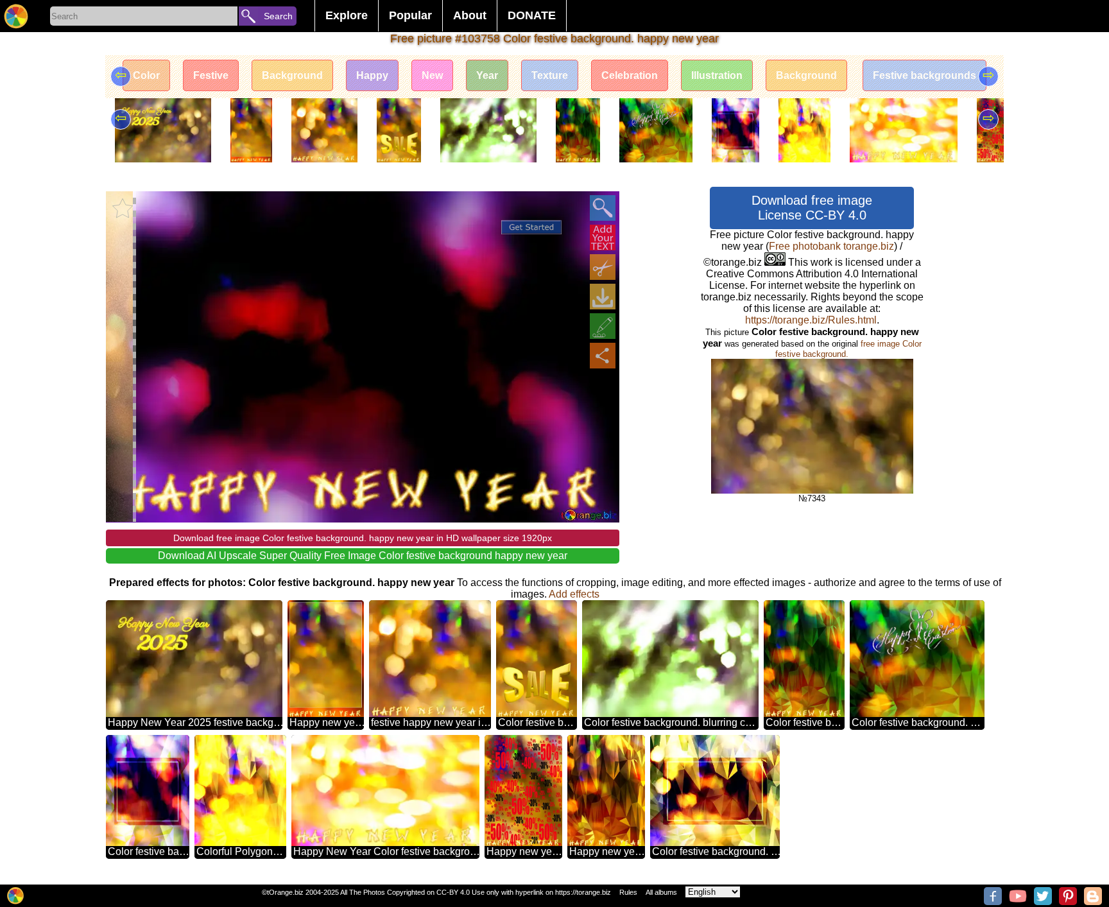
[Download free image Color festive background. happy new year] (602, 296)
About (469, 15)
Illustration (717, 75)
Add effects (574, 594)
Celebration (629, 75)
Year (487, 75)
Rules (628, 892)
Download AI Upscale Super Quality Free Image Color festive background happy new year (362, 555)
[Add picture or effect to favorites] (122, 208)
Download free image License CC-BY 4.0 (812, 207)
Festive (210, 75)
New (432, 75)
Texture (549, 75)
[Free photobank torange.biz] (16, 16)
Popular (410, 15)
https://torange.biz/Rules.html (811, 320)
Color (146, 75)
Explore (346, 15)
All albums (661, 892)
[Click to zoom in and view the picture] (602, 208)
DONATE (532, 15)
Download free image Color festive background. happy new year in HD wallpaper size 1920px (362, 538)
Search (278, 16)
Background (292, 75)
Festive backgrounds (924, 75)
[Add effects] (602, 326)
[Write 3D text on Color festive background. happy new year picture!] (602, 237)
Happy (372, 75)
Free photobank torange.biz (831, 246)
